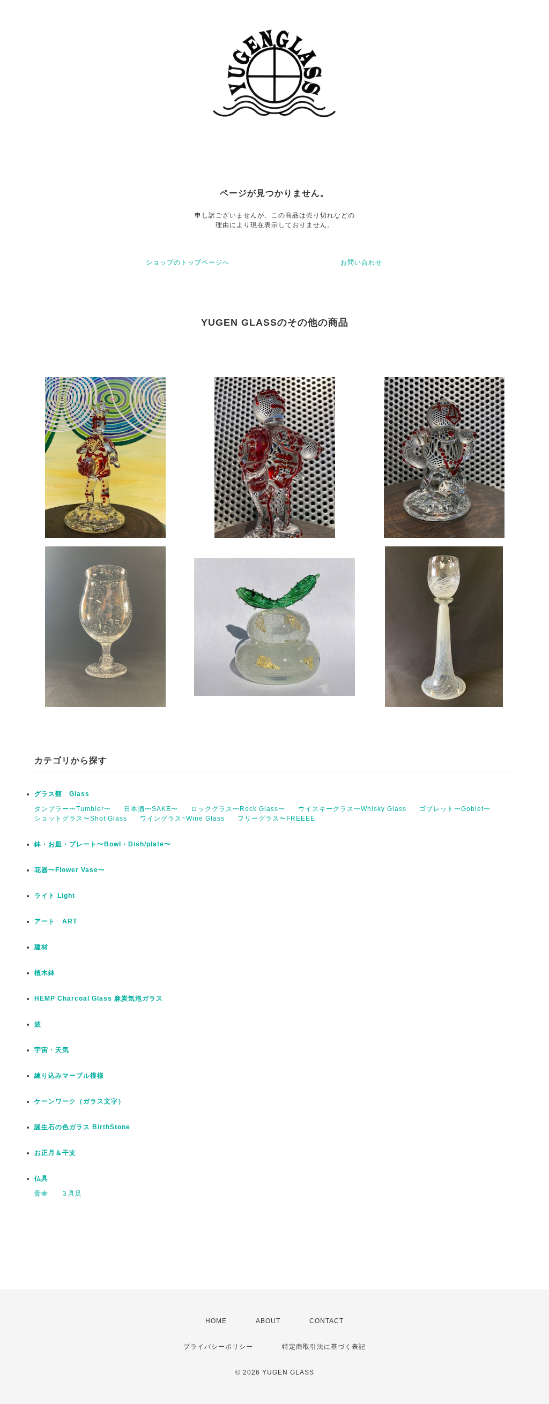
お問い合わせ (361, 262)
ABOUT (268, 1321)
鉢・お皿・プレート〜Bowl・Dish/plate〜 (102, 844)
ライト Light (54, 895)
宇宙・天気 (51, 1050)
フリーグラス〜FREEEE (276, 818)
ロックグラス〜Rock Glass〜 (238, 809)
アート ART (55, 921)
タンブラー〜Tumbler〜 (72, 809)
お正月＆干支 (55, 1153)
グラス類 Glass (62, 794)
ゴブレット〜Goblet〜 (455, 809)
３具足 (71, 1193)
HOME (216, 1321)
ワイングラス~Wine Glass (182, 818)
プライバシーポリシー (218, 1346)
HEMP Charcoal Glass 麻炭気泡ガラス (98, 998)
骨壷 (41, 1193)
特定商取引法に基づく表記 (324, 1346)
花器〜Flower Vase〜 (69, 870)
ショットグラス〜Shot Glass (80, 818)
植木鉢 (44, 973)
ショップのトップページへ (187, 262)
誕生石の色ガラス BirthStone (82, 1127)
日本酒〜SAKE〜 (151, 809)
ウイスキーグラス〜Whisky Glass (352, 809)
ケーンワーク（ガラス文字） (79, 1101)
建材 (41, 947)
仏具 (41, 1178)
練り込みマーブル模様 (69, 1075)
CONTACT (326, 1321)
